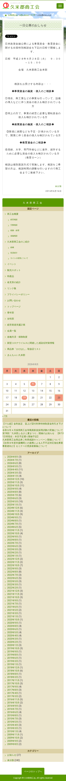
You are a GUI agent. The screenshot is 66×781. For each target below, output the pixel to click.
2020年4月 (12, 635)
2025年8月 (12, 492)
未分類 (58, 186)
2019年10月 (13, 648)
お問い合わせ (14, 300)
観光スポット (14, 270)
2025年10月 (13, 485)
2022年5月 (12, 581)
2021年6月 (12, 607)
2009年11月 (13, 734)
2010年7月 (12, 718)
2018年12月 (13, 667)
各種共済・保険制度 (17, 337)
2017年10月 (13, 683)
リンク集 (11, 288)
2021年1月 (12, 616)
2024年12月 (13, 508)
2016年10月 (13, 702)
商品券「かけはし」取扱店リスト (24, 349)
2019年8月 (12, 654)
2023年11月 (13, 530)
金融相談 (13, 236)
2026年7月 (12, 460)
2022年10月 (13, 565)
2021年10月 (13, 597)
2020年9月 (12, 623)
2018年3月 (12, 677)
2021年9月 (12, 600)
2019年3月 (12, 661)
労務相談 (13, 225)
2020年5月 (12, 632)
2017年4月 (12, 693)
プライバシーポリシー (18, 294)
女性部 (10, 318)
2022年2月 (12, 587)
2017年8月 (12, 690)
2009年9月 (12, 741)
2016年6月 (12, 712)
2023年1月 (12, 555)
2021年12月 (13, 591)
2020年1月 (12, 645)
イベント (11, 264)
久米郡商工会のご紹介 (18, 241)
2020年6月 (12, 629)
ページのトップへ (33, 771)
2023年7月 (12, 543)
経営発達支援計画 (16, 324)
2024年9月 (12, 517)
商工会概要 (12, 214)
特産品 (10, 276)
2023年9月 (12, 536)
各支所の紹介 (14, 282)
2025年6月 (12, 498)
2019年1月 (12, 664)
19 (24, 397)
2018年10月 (13, 670)
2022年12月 (13, 559)
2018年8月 (12, 674)
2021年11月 (13, 594)
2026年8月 (12, 456)
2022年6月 (12, 578)
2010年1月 (12, 731)
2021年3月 (12, 613)
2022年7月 (12, 575)
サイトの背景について (19, 258)
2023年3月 (12, 549)
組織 (12, 247)
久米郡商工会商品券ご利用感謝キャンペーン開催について (31, 439)
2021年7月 (12, 603)
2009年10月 (13, 737)
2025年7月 (12, 495)
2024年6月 (12, 527)
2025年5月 (12, 501)
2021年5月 (12, 610)
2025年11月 (13, 482)
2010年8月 (12, 715)
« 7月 (5, 416)
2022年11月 (13, 562)
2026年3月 (12, 472)
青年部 (10, 312)
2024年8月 (12, 520)
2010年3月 (12, 728)
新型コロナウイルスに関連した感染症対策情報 (30, 343)
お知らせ (11, 755)
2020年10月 (13, 619)
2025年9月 (12, 488)
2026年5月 (12, 466)
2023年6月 (12, 546)
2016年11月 (13, 699)
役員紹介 (13, 253)
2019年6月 (12, 658)
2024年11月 (13, 511)
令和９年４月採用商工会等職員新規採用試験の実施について (32, 430)
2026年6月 (12, 463)
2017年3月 (12, 696)
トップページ (14, 306)
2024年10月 (13, 514)
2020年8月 (12, 626)
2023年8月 (12, 539)
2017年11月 (13, 680)
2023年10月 (13, 533)
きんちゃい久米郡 (16, 355)
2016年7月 (12, 709)
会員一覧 (11, 331)
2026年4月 (12, 469)
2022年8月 (12, 571)
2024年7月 (12, 524)
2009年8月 (12, 744)
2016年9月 (12, 706)
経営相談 (13, 220)
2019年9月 (12, 651)
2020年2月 (12, 642)
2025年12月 (13, 479)
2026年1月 (12, 476)
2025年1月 (12, 504)
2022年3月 (12, 584)
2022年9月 (12, 568)
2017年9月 (12, 686)
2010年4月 (12, 725)
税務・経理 (14, 230)
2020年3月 (12, 638)
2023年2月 (12, 552)
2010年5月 (12, 721)
